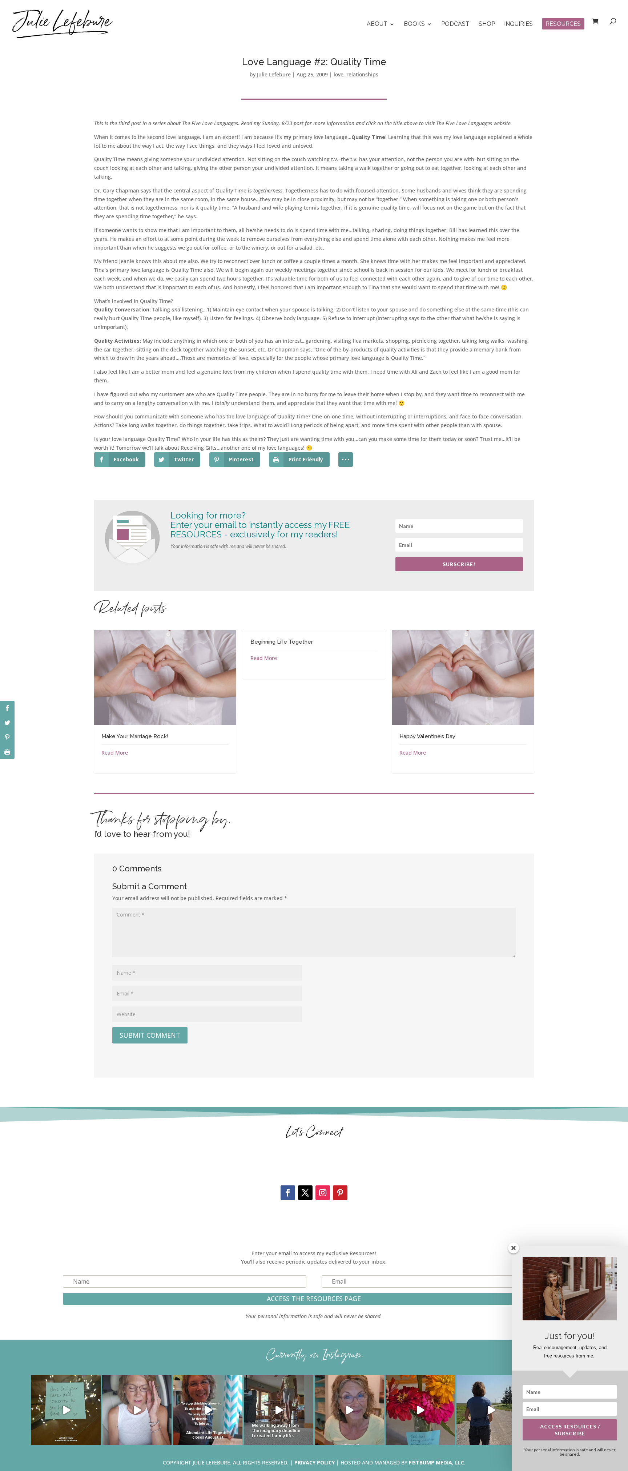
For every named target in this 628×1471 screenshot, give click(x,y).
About (377, 24)
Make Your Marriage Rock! (134, 736)
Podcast (455, 24)
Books (414, 24)
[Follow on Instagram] (322, 1192)
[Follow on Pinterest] (340, 1192)
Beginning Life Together (281, 642)
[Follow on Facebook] (288, 1192)
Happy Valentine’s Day (427, 736)
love (338, 74)
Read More (114, 752)
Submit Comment (150, 1035)
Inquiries (518, 24)
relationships (362, 74)
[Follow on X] (305, 1192)
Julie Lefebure (274, 74)
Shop (487, 24)
